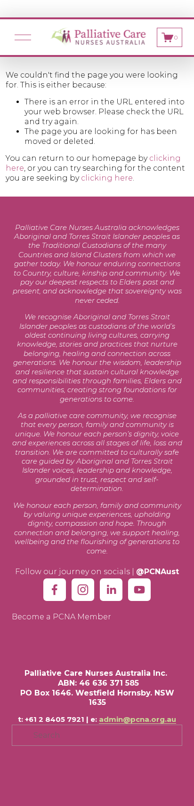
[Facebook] (54, 589)
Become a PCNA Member (61, 616)
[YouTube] (139, 589)
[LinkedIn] (111, 589)
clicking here (107, 178)
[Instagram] (83, 589)
